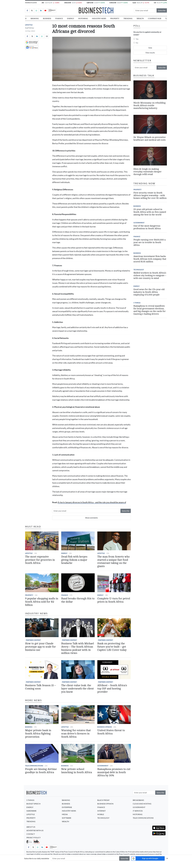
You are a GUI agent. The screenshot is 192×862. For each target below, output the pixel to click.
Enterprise (67, 807)
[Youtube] (45, 10)
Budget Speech (33, 804)
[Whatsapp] (36, 10)
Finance (59, 18)
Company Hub (154, 18)
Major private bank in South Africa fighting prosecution (38, 733)
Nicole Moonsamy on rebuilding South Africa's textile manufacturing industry (149, 105)
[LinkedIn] (41, 10)
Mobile (100, 814)
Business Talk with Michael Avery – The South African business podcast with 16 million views (77, 648)
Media (65, 814)
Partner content (33, 640)
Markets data (31, 3)
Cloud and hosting (142, 804)
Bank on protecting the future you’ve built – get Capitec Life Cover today (112, 646)
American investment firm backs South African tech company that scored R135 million (149, 259)
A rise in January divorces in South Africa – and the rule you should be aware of (92, 502)
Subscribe (161, 10)
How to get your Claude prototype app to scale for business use (40, 646)
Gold (134, 3)
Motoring (83, 18)
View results (150, 53)
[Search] (166, 18)
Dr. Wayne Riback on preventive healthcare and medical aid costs (149, 138)
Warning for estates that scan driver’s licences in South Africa (76, 733)
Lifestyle (29, 25)
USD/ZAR (67, 3)
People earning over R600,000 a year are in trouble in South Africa (149, 242)
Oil (155, 3)
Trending (127, 18)
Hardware (31, 811)
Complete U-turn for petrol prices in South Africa (113, 600)
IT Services (138, 811)
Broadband (138, 800)
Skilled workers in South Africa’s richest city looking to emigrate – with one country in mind (149, 275)
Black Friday (103, 800)
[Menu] (25, 18)
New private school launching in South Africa (76, 771)
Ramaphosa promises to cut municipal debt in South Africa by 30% (113, 772)
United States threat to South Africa (111, 732)
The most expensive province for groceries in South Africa (40, 560)
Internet (101, 811)
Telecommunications (34, 766)
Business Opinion (104, 727)
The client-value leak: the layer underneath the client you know (77, 688)
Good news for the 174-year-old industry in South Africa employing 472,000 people (149, 292)
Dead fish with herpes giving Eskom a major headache (74, 560)
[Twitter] (32, 10)
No (137, 43)
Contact (30, 834)
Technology (138, 270)
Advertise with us (34, 830)
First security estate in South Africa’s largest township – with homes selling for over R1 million (150, 195)
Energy (70, 18)
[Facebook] (27, 10)
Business (47, 18)
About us (30, 827)
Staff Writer (29, 28)
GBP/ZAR (90, 3)
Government (102, 766)
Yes (137, 39)
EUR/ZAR (113, 3)
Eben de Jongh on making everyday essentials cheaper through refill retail (147, 172)
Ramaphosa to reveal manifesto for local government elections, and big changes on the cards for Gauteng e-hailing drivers (149, 310)
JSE (43, 3)
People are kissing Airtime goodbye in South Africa (41, 771)
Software (66, 818)
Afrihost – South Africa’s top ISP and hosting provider (112, 688)
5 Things (136, 303)
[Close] (167, 858)
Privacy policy (33, 837)
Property (114, 18)
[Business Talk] (52, 10)
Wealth (140, 18)
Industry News (99, 18)
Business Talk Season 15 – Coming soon (40, 687)
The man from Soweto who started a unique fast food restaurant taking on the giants (113, 561)
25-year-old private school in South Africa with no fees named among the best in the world (149, 212)
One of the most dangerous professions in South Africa (147, 227)
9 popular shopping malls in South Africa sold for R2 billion (41, 601)
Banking (35, 18)
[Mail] (47, 36)
